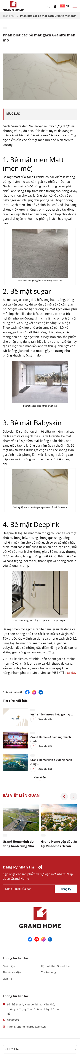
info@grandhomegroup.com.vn (26, 1026)
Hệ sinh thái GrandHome (56, 966)
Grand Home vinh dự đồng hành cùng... (51, 762)
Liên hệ (7, 978)
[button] (64, 796)
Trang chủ (9, 16)
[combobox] (40, 1049)
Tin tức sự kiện (12, 972)
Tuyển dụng (48, 972)
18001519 (13, 1020)
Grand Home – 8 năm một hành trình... (50, 739)
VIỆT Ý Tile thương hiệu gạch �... (51, 714)
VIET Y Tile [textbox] (12, 1049)
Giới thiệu (9, 966)
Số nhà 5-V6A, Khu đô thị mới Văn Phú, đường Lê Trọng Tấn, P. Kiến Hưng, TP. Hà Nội (33, 1009)
